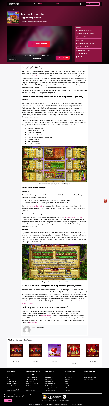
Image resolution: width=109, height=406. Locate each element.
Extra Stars (93, 358)
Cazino (47, 4)
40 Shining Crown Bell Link (74, 359)
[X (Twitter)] (27, 67)
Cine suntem (72, 4)
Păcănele (36, 4)
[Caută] (80, 4)
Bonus (55, 4)
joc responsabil (34, 322)
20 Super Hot (16, 358)
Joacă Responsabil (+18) (93, 4)
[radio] (76, 27)
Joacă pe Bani (63, 57)
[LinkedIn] (36, 67)
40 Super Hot (35, 358)
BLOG (63, 4)
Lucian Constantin (42, 21)
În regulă (8, 400)
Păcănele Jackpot (89, 33)
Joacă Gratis (40, 44)
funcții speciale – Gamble (74, 217)
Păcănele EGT (88, 30)
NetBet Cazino (46, 316)
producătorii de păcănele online (38, 76)
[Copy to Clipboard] (40, 67)
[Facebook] (23, 67)
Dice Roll (54, 358)
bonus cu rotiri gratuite (35, 206)
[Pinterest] (31, 67)
